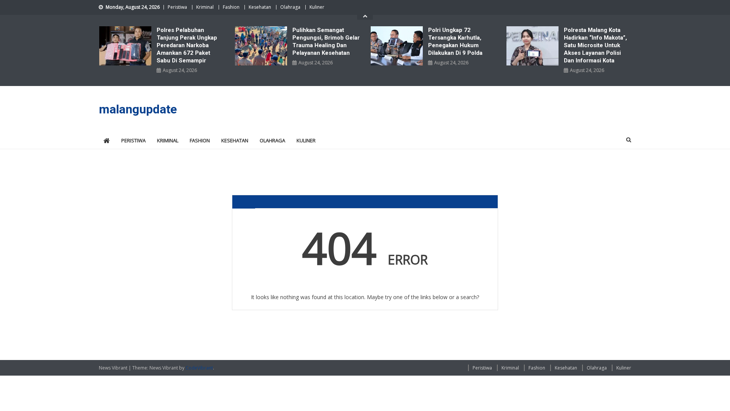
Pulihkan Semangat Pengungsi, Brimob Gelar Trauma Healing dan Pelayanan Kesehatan (326, 41)
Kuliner (316, 7)
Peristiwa (177, 7)
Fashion (231, 7)
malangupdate (138, 109)
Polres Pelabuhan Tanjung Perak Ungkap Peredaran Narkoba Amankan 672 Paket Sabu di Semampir (187, 45)
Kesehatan (260, 7)
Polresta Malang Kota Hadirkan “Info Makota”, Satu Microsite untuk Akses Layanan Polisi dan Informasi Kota (595, 45)
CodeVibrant (199, 368)
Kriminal (205, 7)
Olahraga (290, 7)
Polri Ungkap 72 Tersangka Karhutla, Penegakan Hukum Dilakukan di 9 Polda (455, 41)
